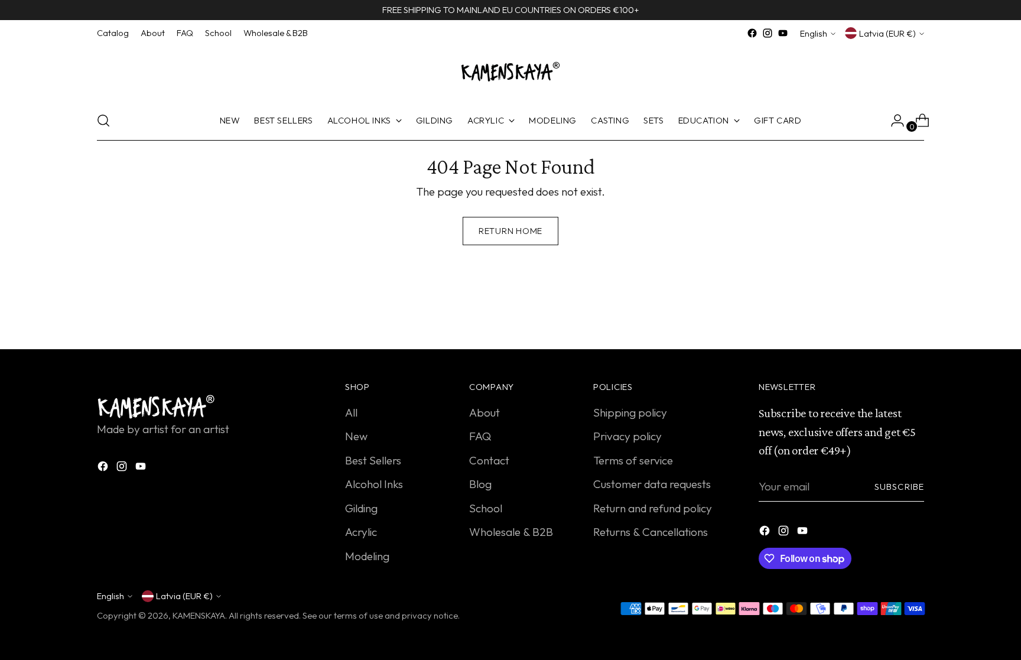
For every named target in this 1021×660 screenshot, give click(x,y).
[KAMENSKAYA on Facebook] (752, 33)
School (485, 508)
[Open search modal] (103, 120)
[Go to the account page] (893, 120)
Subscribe (899, 486)
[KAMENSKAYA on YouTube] (783, 33)
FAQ (480, 436)
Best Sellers (373, 460)
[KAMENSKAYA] (510, 70)
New (356, 436)
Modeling (367, 556)
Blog (480, 484)
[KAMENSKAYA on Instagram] (767, 33)
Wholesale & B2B (511, 532)
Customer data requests (652, 484)
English (813, 33)
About (484, 412)
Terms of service (633, 460)
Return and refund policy (652, 508)
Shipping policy (630, 412)
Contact (489, 460)
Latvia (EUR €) (887, 33)
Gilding (361, 508)
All (351, 412)
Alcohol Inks (374, 484)
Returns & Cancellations (650, 532)
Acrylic (361, 532)
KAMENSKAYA (199, 615)
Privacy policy (627, 436)
